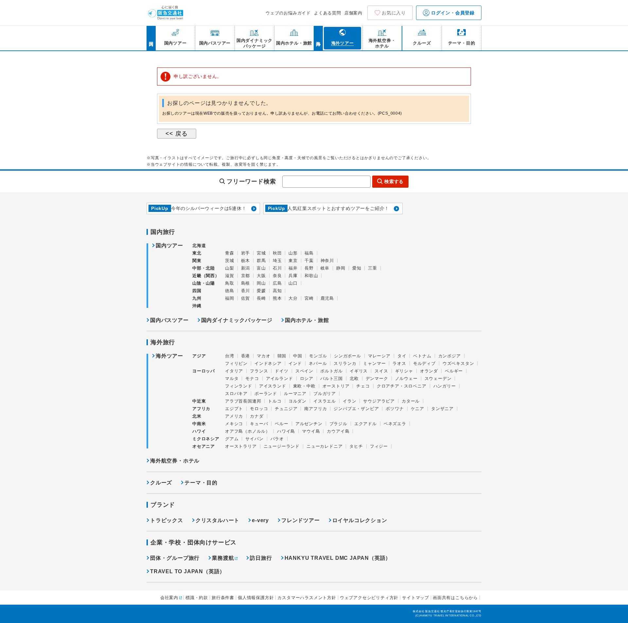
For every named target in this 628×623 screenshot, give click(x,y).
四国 (196, 291)
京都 (245, 276)
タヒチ (356, 446)
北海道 (199, 245)
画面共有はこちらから (455, 597)
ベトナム (422, 356)
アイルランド (279, 378)
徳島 (229, 291)
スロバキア (236, 393)
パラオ (277, 439)
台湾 (229, 356)
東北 (196, 253)
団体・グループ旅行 (175, 558)
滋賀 (229, 276)
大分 (293, 298)
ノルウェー (406, 378)
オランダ (429, 371)
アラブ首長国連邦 (243, 401)
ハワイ (199, 431)
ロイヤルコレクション (359, 520)
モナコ (252, 378)
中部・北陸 (203, 268)
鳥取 (229, 283)
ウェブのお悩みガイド (288, 12)
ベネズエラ (395, 424)
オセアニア (203, 446)
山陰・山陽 (203, 283)
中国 (297, 356)
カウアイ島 (338, 431)
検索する (394, 181)
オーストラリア (241, 446)
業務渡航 (223, 558)
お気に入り (394, 12)
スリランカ (345, 363)
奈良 (277, 276)
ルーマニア (295, 393)
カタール (411, 401)
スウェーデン (438, 378)
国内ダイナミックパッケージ (236, 320)
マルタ (231, 378)
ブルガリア (324, 393)
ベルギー (454, 371)
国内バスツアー (169, 320)
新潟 (245, 268)
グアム (231, 439)
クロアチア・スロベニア (402, 386)
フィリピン (236, 363)
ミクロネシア (205, 439)
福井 (293, 268)
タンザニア (442, 408)
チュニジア (286, 408)
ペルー (281, 424)
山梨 (229, 268)
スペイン (304, 371)
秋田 (277, 253)
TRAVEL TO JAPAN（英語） (187, 571)
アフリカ (201, 408)
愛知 (356, 268)
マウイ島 (311, 431)
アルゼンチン (309, 424)
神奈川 (327, 260)
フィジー (379, 446)
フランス (259, 371)
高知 (277, 291)
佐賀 (245, 298)
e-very (260, 520)
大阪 (261, 276)
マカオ (263, 356)
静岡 (340, 268)
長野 (309, 268)
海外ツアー (169, 356)
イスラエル (324, 401)
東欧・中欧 (304, 386)
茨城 (229, 260)
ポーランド (265, 393)
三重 (372, 268)
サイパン (254, 439)
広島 (277, 283)
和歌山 (311, 276)
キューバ (259, 424)
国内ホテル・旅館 (307, 320)
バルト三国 (331, 378)
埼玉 (277, 260)
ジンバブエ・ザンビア (356, 408)
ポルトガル (331, 371)
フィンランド (238, 386)
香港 (245, 356)
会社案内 (169, 597)
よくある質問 (327, 12)
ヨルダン (297, 401)
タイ (402, 356)
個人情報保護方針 (256, 597)
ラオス (399, 363)
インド (295, 363)
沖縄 (196, 306)
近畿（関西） (205, 276)
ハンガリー (444, 386)
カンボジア (449, 356)
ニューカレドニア (324, 446)
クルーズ (161, 482)
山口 (293, 283)
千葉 (309, 260)
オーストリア (336, 386)
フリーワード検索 (251, 181)
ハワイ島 (286, 431)
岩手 (245, 253)
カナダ (256, 416)
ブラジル (338, 424)
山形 (293, 253)
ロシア (306, 378)
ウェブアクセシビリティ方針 (369, 597)
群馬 (261, 260)
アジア (199, 356)
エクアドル (365, 424)
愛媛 (261, 291)
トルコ (274, 401)
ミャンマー (374, 363)
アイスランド (272, 386)
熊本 (277, 298)
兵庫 (293, 276)
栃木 (245, 260)
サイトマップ (415, 597)
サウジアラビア (379, 401)
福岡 (229, 298)
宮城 (261, 253)
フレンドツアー (300, 520)
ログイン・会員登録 (452, 12)
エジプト (234, 408)
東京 (293, 260)
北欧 (354, 378)
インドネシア (268, 363)
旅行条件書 (223, 597)
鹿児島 (327, 298)
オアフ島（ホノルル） (247, 431)
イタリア (234, 371)
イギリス (359, 371)
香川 (245, 291)
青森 (229, 253)
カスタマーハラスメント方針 (306, 597)
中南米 (199, 424)
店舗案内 (353, 12)
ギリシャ (404, 371)
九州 (196, 298)
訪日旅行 (261, 558)
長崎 (261, 298)
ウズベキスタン (458, 363)
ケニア (417, 408)
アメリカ (234, 416)
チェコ (363, 386)
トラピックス (166, 520)
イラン (349, 401)
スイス (381, 371)
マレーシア (379, 356)
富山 (261, 268)
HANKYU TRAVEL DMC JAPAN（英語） (338, 558)
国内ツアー (169, 245)
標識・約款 (196, 597)
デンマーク (377, 378)
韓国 (282, 356)
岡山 (261, 283)
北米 (196, 416)
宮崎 (309, 298)
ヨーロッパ (203, 371)
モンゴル (318, 356)
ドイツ (281, 371)
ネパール (318, 363)
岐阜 (325, 268)
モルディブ (424, 363)
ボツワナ (395, 408)
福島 (309, 253)
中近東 (199, 401)
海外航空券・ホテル (175, 460)
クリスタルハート (217, 520)
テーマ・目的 (201, 482)
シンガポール (347, 356)
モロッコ (259, 408)
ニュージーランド (282, 446)
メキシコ (234, 424)
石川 (277, 268)
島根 (245, 283)
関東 (196, 260)
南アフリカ (315, 408)
